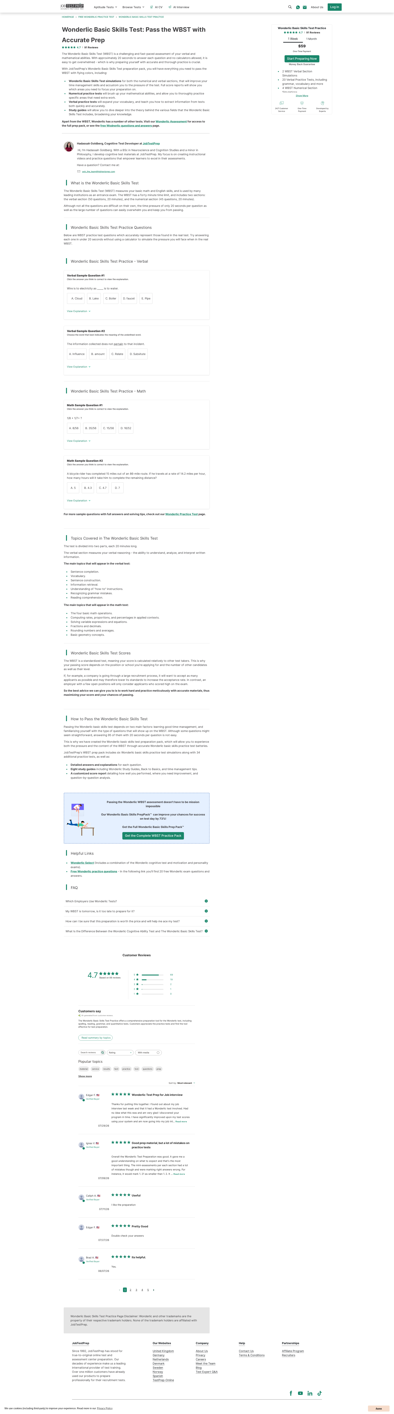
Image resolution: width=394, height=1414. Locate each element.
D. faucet (129, 298)
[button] (105, 7)
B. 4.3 (88, 487)
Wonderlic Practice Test (181, 514)
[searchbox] (89, 1052)
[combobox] (120, 1052)
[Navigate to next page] (154, 1290)
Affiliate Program (293, 1351)
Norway (158, 1371)
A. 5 (73, 487)
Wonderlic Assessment (171, 121)
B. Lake (94, 298)
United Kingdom (163, 1351)
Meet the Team (205, 1363)
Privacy (200, 1355)
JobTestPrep (151, 143)
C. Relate (117, 354)
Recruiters (288, 1355)
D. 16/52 (126, 428)
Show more (85, 1076)
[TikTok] (319, 1393)
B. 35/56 (90, 428)
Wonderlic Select (82, 862)
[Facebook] (290, 1393)
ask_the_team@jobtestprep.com (98, 171)
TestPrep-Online (163, 1380)
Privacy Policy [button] (105, 1408)
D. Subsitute (137, 354)
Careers (201, 1359)
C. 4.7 (103, 487)
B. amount (98, 354)
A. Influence (76, 354)
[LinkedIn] (310, 1393)
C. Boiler (110, 298)
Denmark (159, 1363)
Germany (159, 1355)
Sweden (158, 1367)
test (116, 1069)
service (95, 1069)
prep (159, 1069)
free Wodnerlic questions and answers (126, 125)
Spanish (158, 1376)
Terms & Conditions (252, 1355)
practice (126, 1069)
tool (137, 1069)
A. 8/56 (73, 428)
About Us (202, 1351)
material (84, 1069)
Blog (199, 1367)
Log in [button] (334, 7)
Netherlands (161, 1359)
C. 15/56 (108, 428)
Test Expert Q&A (207, 1371)
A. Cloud (75, 298)
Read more (181, 1121)
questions (147, 1069)
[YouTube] (300, 1393)
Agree (379, 1408)
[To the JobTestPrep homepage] (72, 6)
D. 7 (117, 487)
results (106, 1069)
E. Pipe (146, 298)
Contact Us (246, 1351)
